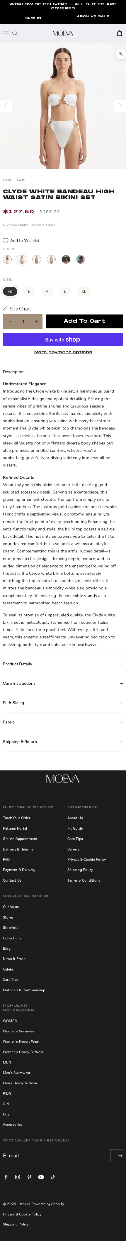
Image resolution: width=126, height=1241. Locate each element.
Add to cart (84, 321)
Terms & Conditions (83, 880)
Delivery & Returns (18, 849)
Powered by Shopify (47, 1204)
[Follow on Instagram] (18, 1177)
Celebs (8, 969)
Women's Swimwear (19, 1031)
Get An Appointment (20, 839)
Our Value (11, 907)
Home (7, 180)
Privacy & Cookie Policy (86, 860)
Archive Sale (93, 16)
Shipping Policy (80, 870)
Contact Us (12, 880)
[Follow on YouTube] (41, 1177)
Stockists (10, 928)
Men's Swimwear (16, 1073)
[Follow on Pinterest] (29, 1177)
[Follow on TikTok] (53, 1177)
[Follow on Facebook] (6, 1177)
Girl (6, 1104)
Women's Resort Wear (21, 1041)
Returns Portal (15, 828)
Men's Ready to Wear (20, 1083)
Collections (12, 938)
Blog (7, 948)
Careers (73, 849)
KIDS (7, 1093)
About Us (75, 818)
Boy (6, 1114)
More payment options (63, 352)
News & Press (14, 959)
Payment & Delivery (19, 870)
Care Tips (75, 839)
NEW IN (33, 18)
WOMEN (10, 1021)
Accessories (13, 1124)
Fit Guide (75, 828)
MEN (7, 1062)
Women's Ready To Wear (23, 1052)
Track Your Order (16, 818)
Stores (8, 917)
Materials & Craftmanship (24, 990)
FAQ (6, 860)
